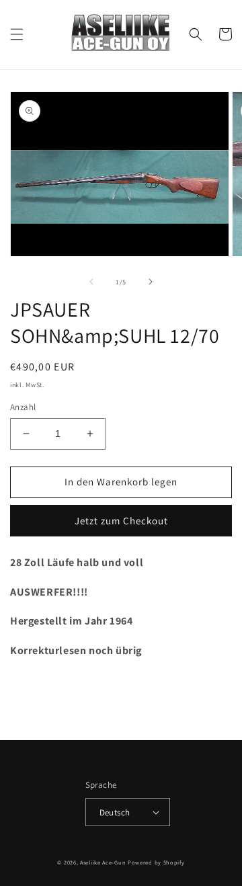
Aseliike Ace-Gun (103, 862)
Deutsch (114, 812)
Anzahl (23, 407)
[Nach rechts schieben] (150, 281)
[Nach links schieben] (91, 281)
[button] (17, 34)
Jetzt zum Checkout (121, 520)
